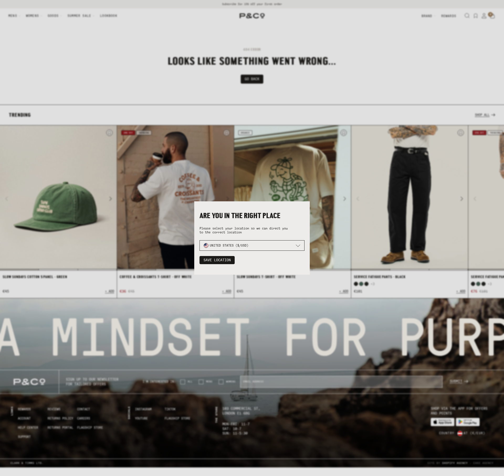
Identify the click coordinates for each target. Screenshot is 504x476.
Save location (217, 260)
